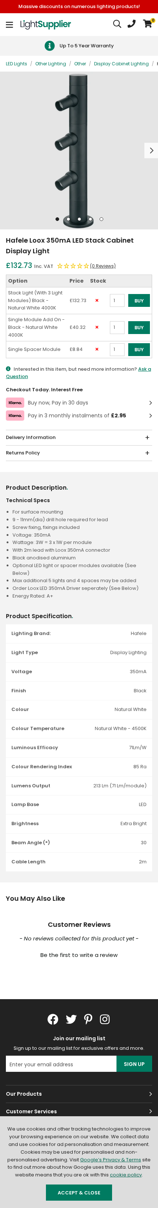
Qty (114, 310)
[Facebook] (52, 1019)
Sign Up (134, 1064)
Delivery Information (30, 437)
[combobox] (117, 24)
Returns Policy (23, 452)
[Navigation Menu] (9, 25)
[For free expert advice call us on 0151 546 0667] (132, 24)
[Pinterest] (88, 1019)
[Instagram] (105, 1019)
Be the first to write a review (79, 955)
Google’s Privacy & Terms (110, 1159)
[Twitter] (71, 1019)
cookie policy (126, 1174)
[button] (147, 24)
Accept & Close (79, 1192)
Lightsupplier (45, 24)
